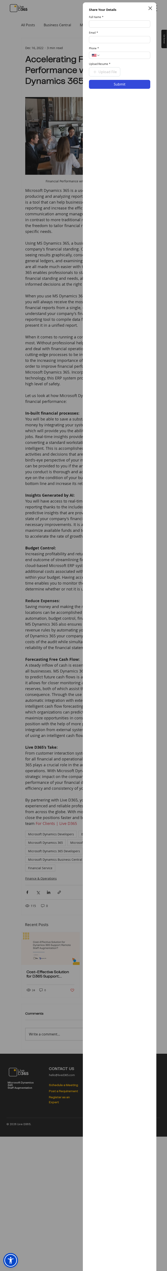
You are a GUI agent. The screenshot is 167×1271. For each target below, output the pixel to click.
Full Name (96, 17)
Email (93, 32)
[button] (150, 8)
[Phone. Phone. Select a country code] (96, 55)
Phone (94, 48)
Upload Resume (99, 64)
